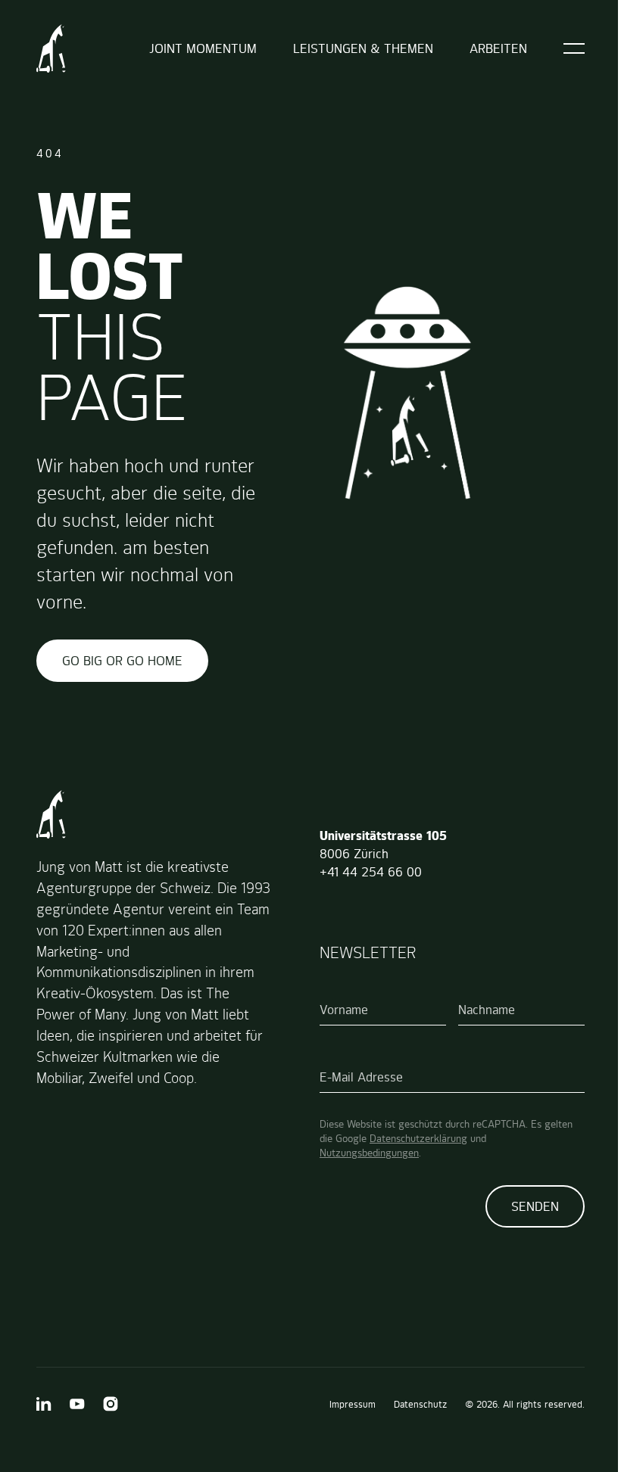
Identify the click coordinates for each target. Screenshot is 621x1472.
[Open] (574, 48)
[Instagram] (110, 1403)
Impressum (352, 1404)
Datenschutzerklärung (418, 1138)
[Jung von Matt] (51, 48)
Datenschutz (420, 1404)
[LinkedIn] (43, 1403)
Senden (535, 1206)
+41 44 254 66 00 (371, 872)
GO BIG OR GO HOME (122, 661)
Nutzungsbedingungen (369, 1152)
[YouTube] (77, 1403)
